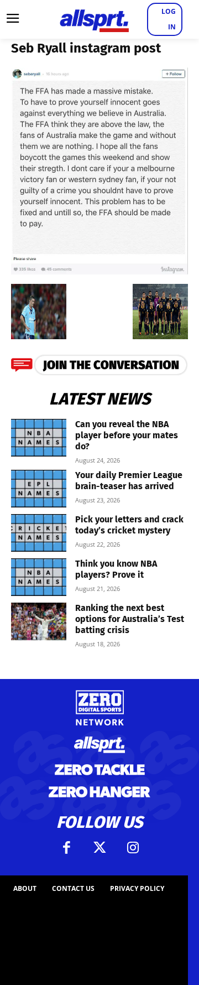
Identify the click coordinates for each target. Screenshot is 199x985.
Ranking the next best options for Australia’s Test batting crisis (129, 619)
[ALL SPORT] (94, 19)
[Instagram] (132, 848)
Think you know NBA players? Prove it (116, 569)
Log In (168, 19)
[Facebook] (66, 848)
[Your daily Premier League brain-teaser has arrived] (38, 489)
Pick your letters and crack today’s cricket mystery (129, 525)
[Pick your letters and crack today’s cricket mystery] (38, 533)
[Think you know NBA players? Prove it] (38, 577)
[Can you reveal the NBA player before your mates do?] (38, 438)
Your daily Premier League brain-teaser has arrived (128, 480)
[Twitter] (99, 848)
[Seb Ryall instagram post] (99, 271)
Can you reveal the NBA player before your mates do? (126, 435)
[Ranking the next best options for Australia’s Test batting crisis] (38, 622)
